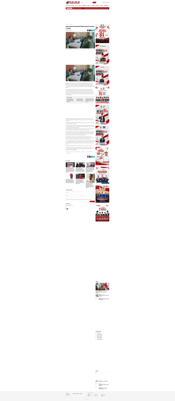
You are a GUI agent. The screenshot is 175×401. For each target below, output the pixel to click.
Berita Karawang (99, 334)
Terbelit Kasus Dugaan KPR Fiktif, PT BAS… (103, 388)
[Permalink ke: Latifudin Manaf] (67, 30)
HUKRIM (96, 380)
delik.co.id (72, 151)
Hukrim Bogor (83, 151)
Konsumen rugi (68, 153)
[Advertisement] (87, 16)
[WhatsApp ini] (94, 30)
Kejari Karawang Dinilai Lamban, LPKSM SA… (102, 381)
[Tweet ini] (90, 30)
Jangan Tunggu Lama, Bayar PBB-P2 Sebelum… (101, 292)
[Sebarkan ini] (88, 30)
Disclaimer (67, 393)
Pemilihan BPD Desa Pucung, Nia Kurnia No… (104, 296)
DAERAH (100, 294)
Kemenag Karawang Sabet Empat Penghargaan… (104, 299)
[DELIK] (73, 2)
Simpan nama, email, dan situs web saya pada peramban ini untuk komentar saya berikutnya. (79, 199)
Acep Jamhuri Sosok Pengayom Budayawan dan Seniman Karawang (79, 99)
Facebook (90, 394)
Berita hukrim (68, 151)
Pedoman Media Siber (76, 393)
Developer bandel (77, 151)
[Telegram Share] (92, 30)
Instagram (104, 394)
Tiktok (96, 395)
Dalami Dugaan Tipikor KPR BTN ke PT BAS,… (104, 385)
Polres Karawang (99, 339)
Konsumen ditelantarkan (89, 151)
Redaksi (81, 393)
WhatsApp (97, 394)
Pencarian (94, 2)
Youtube (90, 395)
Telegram (104, 395)
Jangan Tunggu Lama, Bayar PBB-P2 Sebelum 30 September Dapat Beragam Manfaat (81, 8)
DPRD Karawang (99, 337)
